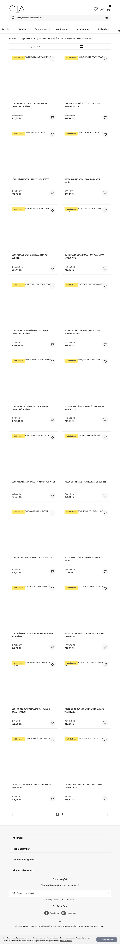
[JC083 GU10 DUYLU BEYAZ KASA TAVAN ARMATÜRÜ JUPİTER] (33, 380)
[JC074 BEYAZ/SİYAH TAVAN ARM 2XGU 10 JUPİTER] (86, 531)
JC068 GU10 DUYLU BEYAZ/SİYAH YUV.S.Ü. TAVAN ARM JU (31, 710)
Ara (106, 17)
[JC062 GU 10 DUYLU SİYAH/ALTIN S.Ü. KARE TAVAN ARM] (86, 683)
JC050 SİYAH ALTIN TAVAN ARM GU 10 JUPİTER (33, 482)
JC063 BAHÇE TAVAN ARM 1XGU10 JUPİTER (32, 557)
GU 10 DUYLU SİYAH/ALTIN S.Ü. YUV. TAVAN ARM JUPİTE (31, 786)
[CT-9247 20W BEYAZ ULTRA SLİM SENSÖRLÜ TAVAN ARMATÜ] (86, 758)
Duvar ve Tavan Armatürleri (79, 38)
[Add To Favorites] (52, 59)
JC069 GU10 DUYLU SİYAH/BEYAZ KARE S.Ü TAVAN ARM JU (84, 634)
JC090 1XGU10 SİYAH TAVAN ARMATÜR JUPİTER (82, 180)
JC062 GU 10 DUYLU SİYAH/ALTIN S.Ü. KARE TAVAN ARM (84, 710)
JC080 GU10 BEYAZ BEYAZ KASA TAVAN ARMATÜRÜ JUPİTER (83, 332)
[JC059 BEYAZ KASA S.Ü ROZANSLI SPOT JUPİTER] (33, 229)
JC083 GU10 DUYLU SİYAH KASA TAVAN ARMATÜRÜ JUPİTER (30, 332)
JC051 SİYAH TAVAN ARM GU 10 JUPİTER (30, 179)
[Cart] (108, 8)
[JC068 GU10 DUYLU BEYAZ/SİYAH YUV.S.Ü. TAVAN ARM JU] (33, 683)
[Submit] (108, 893)
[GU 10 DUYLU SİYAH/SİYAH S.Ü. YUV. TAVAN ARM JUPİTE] (86, 380)
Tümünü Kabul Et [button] (107, 939)
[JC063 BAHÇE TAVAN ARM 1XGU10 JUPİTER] (33, 531)
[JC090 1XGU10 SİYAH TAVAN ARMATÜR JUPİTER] (86, 153)
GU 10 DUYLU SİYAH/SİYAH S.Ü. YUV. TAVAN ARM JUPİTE (84, 407)
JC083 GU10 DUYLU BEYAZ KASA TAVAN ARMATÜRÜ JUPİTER (30, 407)
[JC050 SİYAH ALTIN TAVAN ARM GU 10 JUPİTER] (33, 456)
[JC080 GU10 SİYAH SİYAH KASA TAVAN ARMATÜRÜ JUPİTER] (33, 77)
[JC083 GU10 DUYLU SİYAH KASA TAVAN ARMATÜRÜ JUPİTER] (33, 304)
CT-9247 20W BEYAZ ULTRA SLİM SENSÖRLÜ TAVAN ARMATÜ (84, 786)
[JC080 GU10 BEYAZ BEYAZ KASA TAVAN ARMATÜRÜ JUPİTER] (86, 304)
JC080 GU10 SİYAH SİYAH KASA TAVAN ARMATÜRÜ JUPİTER (29, 105)
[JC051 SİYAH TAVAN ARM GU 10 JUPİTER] (33, 153)
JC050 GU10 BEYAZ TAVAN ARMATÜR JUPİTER (85, 482)
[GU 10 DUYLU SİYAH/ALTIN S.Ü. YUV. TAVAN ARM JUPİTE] (33, 758)
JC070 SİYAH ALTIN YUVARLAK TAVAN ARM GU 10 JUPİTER (33, 634)
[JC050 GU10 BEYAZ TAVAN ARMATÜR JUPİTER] (86, 456)
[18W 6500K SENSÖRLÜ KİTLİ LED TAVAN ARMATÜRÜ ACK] (86, 77)
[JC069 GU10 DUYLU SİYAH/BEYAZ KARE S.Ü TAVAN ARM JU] (86, 607)
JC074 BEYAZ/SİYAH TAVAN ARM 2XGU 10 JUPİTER (84, 559)
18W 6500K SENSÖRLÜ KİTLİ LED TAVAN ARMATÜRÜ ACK (83, 105)
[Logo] (17, 8)
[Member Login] (102, 8)
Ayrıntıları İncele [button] (66, 941)
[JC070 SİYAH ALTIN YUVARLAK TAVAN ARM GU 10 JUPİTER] (33, 607)
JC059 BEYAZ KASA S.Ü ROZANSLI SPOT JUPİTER (30, 256)
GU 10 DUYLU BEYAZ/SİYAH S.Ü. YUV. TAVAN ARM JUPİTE (84, 256)
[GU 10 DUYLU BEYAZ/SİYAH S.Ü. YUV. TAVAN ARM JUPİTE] (86, 229)
